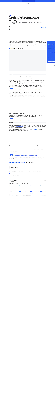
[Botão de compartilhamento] (42, 27)
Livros (22, 183)
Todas (10, 183)
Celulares (20, 183)
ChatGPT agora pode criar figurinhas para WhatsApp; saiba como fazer (23, 120)
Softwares (13, 183)
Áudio (27, 183)
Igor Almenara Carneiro (14, 25)
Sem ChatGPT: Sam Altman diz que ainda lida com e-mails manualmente (23, 155)
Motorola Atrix (36, 129)
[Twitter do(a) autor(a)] (9, 173)
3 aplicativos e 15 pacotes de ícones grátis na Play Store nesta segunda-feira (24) (25, 89)
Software (10, 15)
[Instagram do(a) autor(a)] (10, 173)
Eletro (25, 183)
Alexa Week (16, 183)
